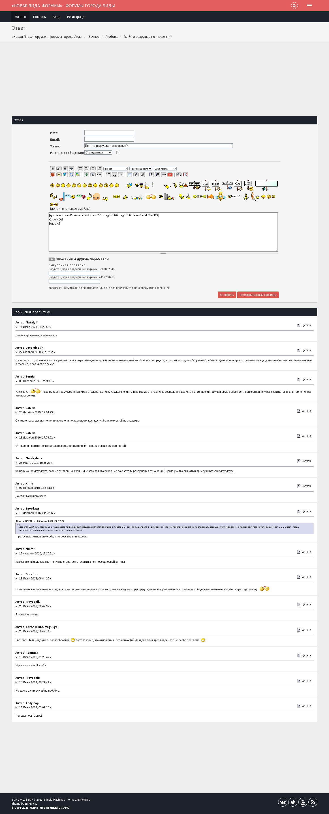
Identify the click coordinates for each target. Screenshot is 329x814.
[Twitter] (292, 803)
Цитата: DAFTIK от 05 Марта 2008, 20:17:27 (40, 521)
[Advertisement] (164, 79)
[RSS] (312, 803)
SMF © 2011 (35, 799)
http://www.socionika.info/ (30, 665)
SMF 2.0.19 (19, 799)
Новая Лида (49, 808)
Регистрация (76, 17)
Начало (20, 17)
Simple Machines (54, 799)
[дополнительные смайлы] (70, 208)
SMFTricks (31, 804)
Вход (56, 17)
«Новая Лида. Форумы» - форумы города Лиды (63, 5)
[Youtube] (302, 803)
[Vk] (282, 803)
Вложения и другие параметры (82, 259)
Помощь (39, 17)
